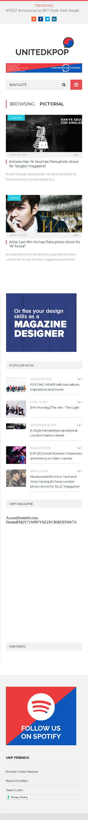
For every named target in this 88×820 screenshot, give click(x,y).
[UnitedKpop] (44, 44)
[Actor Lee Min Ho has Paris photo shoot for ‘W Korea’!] (44, 215)
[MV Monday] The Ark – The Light (54, 407)
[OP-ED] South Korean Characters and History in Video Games (56, 455)
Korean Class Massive (22, 771)
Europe (16, 117)
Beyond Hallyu (17, 781)
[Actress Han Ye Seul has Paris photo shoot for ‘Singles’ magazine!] (44, 135)
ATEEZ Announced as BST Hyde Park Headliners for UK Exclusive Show (45, 10)
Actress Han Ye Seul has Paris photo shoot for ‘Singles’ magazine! (44, 164)
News (14, 198)
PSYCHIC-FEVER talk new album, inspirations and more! (55, 387)
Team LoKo (14, 790)
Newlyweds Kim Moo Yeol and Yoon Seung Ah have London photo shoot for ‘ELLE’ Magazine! (55, 481)
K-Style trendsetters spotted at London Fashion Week (54, 433)
